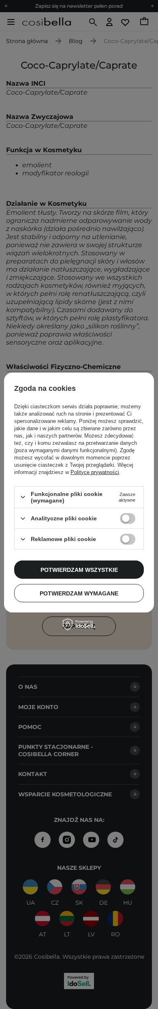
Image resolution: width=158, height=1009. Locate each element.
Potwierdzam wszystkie (79, 569)
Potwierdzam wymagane (79, 593)
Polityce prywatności (94, 472)
